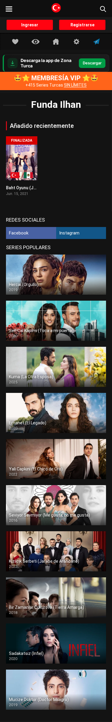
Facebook (18, 233)
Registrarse (82, 24)
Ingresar (29, 24)
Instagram (69, 233)
